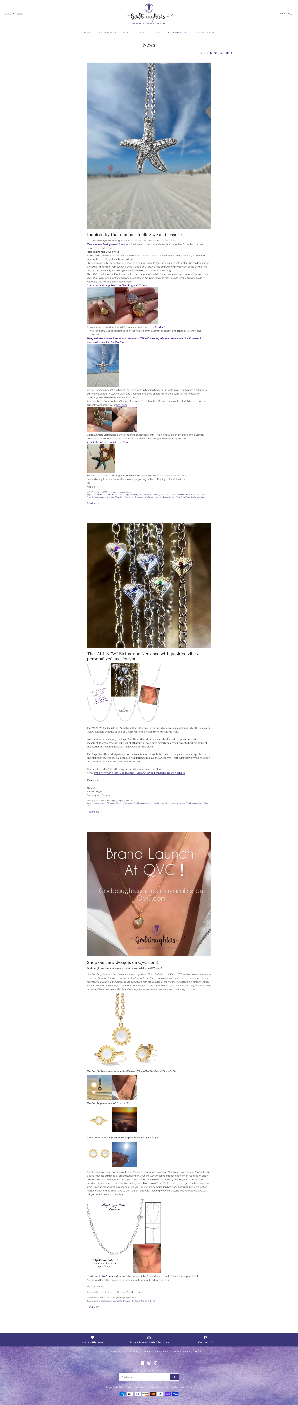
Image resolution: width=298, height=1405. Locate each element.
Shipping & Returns (155, 1351)
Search (115, 1351)
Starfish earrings (183, 497)
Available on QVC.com (101, 494)
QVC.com (141, 285)
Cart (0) (283, 14)
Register (198, 32)
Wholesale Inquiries (187, 1351)
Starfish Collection (167, 497)
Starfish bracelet (151, 497)
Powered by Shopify (183, 1387)
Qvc (121, 497)
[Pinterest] (155, 1363)
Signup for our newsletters (149, 1371)
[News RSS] (231, 53)
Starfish (127, 497)
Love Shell (180, 494)
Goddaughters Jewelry (175, 803)
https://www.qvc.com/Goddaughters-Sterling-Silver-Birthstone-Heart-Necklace (139, 772)
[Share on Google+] (221, 53)
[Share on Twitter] (215, 53)
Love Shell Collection (195, 494)
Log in (210, 32)
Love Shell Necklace (95, 497)
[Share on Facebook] (211, 53)
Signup (8, 14)
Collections (107, 32)
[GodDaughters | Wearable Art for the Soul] (149, 5)
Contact (156, 32)
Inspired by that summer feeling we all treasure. (135, 234)
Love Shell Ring (112, 497)
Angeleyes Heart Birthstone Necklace (108, 803)
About (127, 32)
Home (87, 32)
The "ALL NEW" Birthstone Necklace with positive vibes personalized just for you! (142, 656)
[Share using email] (227, 53)
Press (141, 32)
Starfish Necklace (197, 497)
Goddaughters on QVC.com (163, 494)
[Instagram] (149, 1363)
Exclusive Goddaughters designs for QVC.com (131, 494)
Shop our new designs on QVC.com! (122, 962)
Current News (177, 32)
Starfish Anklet (137, 497)
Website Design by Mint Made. (162, 1387)
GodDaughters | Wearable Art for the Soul (130, 1387)
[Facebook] (142, 1363)
